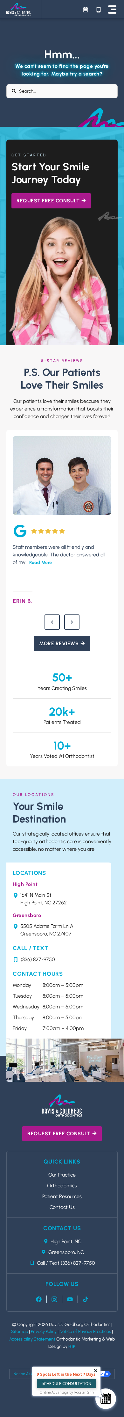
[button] (112, 9)
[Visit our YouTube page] (70, 1299)
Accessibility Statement (32, 1339)
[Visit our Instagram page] (54, 1299)
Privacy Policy (44, 1331)
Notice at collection (31, 1373)
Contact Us (62, 1207)
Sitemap (19, 1331)
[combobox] (62, 91)
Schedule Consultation (66, 1383)
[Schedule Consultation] (105, 1398)
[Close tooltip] (95, 1370)
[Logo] (18, 9)
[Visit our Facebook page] (39, 1299)
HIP (72, 1346)
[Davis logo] (62, 1105)
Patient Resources (62, 1196)
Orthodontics (62, 1186)
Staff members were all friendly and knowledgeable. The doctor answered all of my (59, 554)
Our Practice (62, 1175)
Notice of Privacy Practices (85, 1331)
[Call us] (98, 9)
